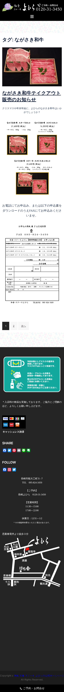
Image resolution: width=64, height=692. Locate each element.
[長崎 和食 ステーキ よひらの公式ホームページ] (32, 6)
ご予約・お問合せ (34, 688)
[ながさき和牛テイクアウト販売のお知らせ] (32, 66)
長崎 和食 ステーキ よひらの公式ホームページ (39, 675)
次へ (23, 325)
